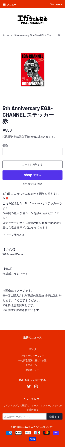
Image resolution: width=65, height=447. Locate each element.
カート (58, 4)
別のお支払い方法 (32, 183)
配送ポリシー (33, 369)
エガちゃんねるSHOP (42, 426)
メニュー (11, 4)
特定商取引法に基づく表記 (32, 360)
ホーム (5, 35)
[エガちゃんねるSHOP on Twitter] (29, 387)
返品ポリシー (33, 365)
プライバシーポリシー (32, 355)
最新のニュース (32, 337)
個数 (5, 145)
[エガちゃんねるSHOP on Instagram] (36, 387)
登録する (54, 416)
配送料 (12, 136)
